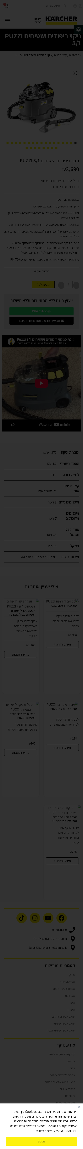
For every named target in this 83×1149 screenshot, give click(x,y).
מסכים (41, 1141)
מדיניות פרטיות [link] (44, 1131)
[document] (41, 574)
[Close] (79, 1106)
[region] (41, 1126)
